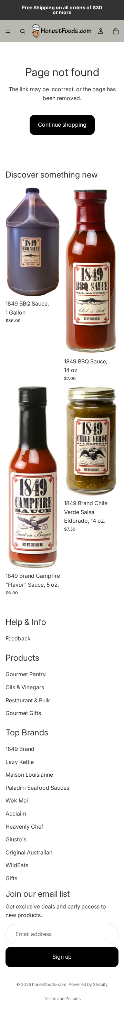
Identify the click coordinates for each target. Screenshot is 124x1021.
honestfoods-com (49, 984)
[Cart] (115, 31)
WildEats (17, 865)
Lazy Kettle (20, 761)
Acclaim (16, 813)
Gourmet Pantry (26, 674)
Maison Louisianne (29, 775)
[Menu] (8, 31)
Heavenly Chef (24, 826)
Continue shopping (62, 124)
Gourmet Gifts (23, 713)
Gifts (11, 878)
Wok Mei (17, 800)
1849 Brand (20, 748)
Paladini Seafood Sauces (37, 787)
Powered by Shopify (88, 984)
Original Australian (29, 852)
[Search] (22, 31)
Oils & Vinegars (25, 687)
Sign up (62, 957)
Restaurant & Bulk (28, 700)
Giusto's (16, 839)
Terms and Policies (62, 998)
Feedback (18, 638)
